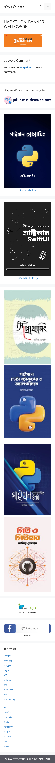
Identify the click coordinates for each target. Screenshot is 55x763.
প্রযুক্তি (6, 670)
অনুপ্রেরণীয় (8, 717)
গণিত (5, 694)
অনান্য (6, 746)
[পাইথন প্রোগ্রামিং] (27, 479)
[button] (40, 6)
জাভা (5, 685)
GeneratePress (43, 759)
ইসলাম (6, 722)
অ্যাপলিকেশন (8, 712)
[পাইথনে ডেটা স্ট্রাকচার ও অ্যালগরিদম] (27, 401)
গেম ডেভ (7, 731)
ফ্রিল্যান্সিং (7, 665)
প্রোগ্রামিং (7, 656)
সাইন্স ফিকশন (8, 727)
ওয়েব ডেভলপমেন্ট (10, 699)
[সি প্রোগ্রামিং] (27, 327)
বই (5, 707)
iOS (5, 675)
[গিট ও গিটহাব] (27, 554)
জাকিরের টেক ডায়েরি (14, 6)
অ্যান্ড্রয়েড (7, 680)
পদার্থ (5, 741)
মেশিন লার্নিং (8, 660)
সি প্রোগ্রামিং (8, 689)
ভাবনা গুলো (8, 736)
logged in (25, 67)
